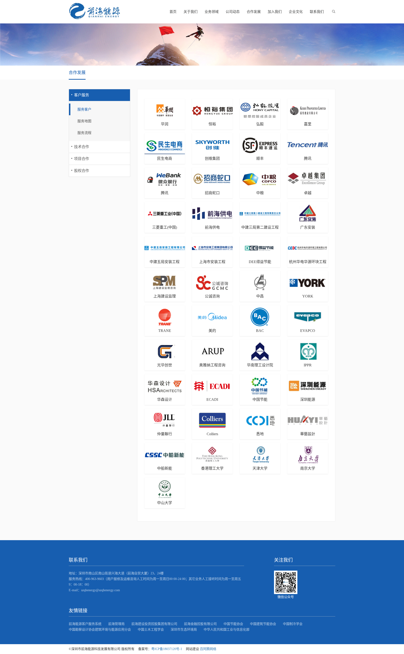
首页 (173, 12)
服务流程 (84, 133)
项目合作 (81, 159)
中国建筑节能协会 (263, 624)
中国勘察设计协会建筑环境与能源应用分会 (100, 629)
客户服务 (81, 95)
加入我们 (275, 12)
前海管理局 (116, 624)
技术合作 (81, 147)
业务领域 (212, 12)
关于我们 (191, 12)
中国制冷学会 (293, 624)
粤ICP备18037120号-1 (166, 649)
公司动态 (233, 12)
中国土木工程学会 (151, 629)
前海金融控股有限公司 (200, 624)
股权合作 (81, 171)
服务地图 (84, 121)
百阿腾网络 (208, 649)
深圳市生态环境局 (184, 629)
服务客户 (84, 109)
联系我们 (317, 12)
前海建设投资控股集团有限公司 (154, 624)
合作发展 (254, 12)
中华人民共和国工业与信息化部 (226, 629)
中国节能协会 (233, 624)
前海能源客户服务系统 (85, 624)
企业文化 (296, 12)
